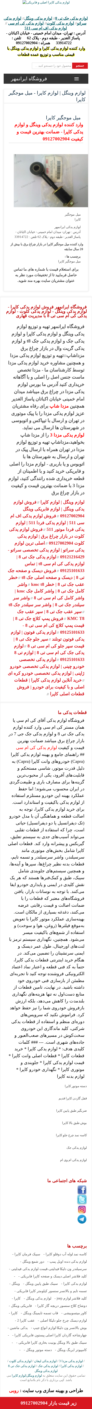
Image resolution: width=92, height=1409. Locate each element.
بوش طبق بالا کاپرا (74, 1123)
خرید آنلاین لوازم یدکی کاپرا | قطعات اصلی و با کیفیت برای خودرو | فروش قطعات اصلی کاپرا (49, 687)
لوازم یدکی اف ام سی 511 (46, 28)
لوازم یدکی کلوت (60, 23)
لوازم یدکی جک (76, 1147)
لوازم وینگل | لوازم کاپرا (61, 502)
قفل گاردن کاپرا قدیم (73, 1098)
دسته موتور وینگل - (38, 1350)
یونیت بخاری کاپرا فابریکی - (36, 1342)
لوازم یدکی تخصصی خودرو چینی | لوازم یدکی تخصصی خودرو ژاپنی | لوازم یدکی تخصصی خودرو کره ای (46, 666)
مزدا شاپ (59, 406)
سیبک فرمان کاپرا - (26, 1254)
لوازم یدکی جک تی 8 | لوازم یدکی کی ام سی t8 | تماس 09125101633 (50, 563)
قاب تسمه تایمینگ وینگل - (39, 1313)
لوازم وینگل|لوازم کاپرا (26, 1375)
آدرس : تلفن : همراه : (45, 38)
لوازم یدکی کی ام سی (26, 23)
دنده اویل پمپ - (58, 1261)
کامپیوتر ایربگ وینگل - (71, 1350)
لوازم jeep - (62, 1298)
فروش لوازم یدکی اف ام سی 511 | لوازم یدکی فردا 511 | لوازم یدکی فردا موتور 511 (47, 522)
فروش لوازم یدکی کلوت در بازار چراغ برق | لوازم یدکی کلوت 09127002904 (46, 536)
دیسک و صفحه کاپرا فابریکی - (40, 1276)
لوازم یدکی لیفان (45, 1361)
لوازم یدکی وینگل (38, 18)
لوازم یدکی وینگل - (37, 1298)
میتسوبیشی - (70, 1313)
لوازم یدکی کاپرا (71, 1366)
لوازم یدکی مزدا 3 (67, 435)
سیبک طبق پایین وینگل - (40, 1284)
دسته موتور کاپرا (76, 1086)
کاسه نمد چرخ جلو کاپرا (71, 1135)
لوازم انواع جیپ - (43, 1328)
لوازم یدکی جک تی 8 (71, 18)
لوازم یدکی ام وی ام (73, 1160)
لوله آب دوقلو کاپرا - (58, 1254)
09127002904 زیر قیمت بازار (49, 1403)
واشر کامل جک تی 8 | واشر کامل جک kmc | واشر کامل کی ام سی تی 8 (49, 591)
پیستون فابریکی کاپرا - (28, 1335)
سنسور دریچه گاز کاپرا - (52, 1306)
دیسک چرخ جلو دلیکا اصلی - (58, 1320)
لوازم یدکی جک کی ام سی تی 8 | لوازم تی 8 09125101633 (49, 652)
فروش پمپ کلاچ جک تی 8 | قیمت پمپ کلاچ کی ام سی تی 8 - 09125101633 (48, 625)
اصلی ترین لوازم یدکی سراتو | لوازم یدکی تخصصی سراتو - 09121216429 (46, 550)
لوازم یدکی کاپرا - (74, 1284)
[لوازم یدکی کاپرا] (46, 2)
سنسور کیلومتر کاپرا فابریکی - (36, 1291)
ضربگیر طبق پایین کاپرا (71, 1110)
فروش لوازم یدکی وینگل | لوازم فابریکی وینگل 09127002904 (48, 509)
